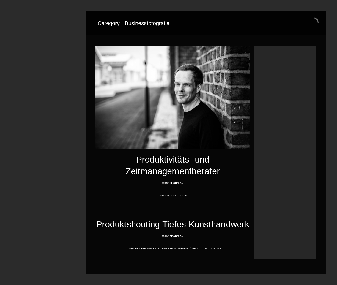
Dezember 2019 (269, 133)
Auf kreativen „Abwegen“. (55, 154)
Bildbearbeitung (141, 248)
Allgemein (265, 183)
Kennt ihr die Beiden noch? (276, 83)
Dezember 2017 (269, 161)
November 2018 (269, 144)
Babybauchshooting (271, 194)
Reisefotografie (268, 227)
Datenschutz (30, 121)
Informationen (31, 81)
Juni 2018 (265, 155)
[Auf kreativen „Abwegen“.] (27, 158)
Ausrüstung (266, 188)
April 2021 (265, 122)
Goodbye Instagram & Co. (275, 67)
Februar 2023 (267, 116)
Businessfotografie (35, 57)
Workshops (29, 65)
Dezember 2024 (269, 111)
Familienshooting (270, 216)
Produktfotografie (207, 248)
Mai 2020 (265, 127)
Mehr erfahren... (172, 183)
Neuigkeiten (29, 97)
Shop (23, 89)
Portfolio (26, 49)
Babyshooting (267, 199)
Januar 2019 (267, 139)
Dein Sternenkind (33, 73)
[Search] (306, 242)
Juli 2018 (265, 150)
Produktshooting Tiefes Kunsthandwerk (172, 224)
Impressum (28, 113)
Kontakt (26, 105)
